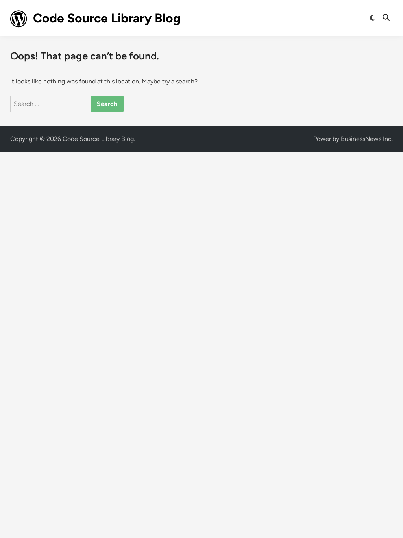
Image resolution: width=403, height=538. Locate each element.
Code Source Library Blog (107, 18)
